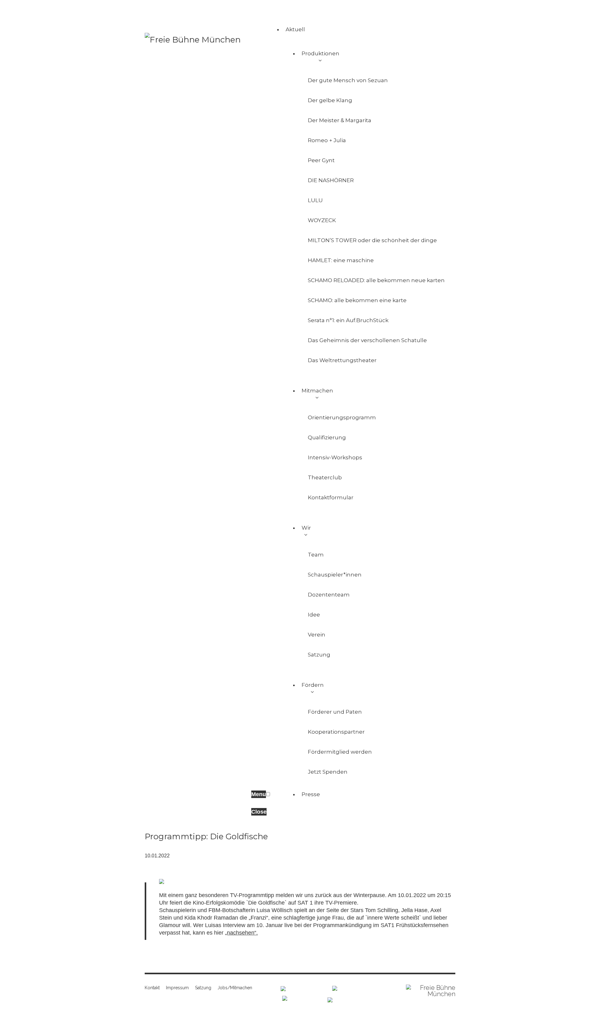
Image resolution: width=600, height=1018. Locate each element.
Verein (316, 634)
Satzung (319, 654)
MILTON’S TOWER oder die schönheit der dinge (372, 240)
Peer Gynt (321, 160)
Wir (306, 528)
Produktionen (320, 53)
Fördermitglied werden (340, 752)
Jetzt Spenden (328, 772)
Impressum (177, 987)
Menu (258, 794)
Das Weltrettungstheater (342, 360)
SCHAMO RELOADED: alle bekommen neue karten (376, 280)
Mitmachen (317, 390)
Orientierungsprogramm (342, 417)
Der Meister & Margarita (339, 120)
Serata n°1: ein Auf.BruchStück (348, 320)
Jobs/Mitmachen (235, 987)
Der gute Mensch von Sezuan (348, 80)
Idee (314, 614)
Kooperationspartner (336, 732)
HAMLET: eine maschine (341, 260)
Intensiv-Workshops (335, 457)
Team (316, 554)
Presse (311, 794)
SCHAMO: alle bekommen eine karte (357, 300)
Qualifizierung (327, 437)
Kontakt (152, 987)
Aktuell (295, 29)
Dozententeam (329, 594)
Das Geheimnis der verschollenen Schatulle (367, 340)
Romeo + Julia (327, 140)
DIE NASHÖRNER (331, 180)
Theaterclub (325, 477)
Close (259, 812)
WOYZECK (322, 220)
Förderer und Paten (335, 712)
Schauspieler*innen (335, 574)
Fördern (313, 685)
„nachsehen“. (241, 933)
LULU (315, 200)
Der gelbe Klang (330, 100)
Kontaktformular (330, 497)
